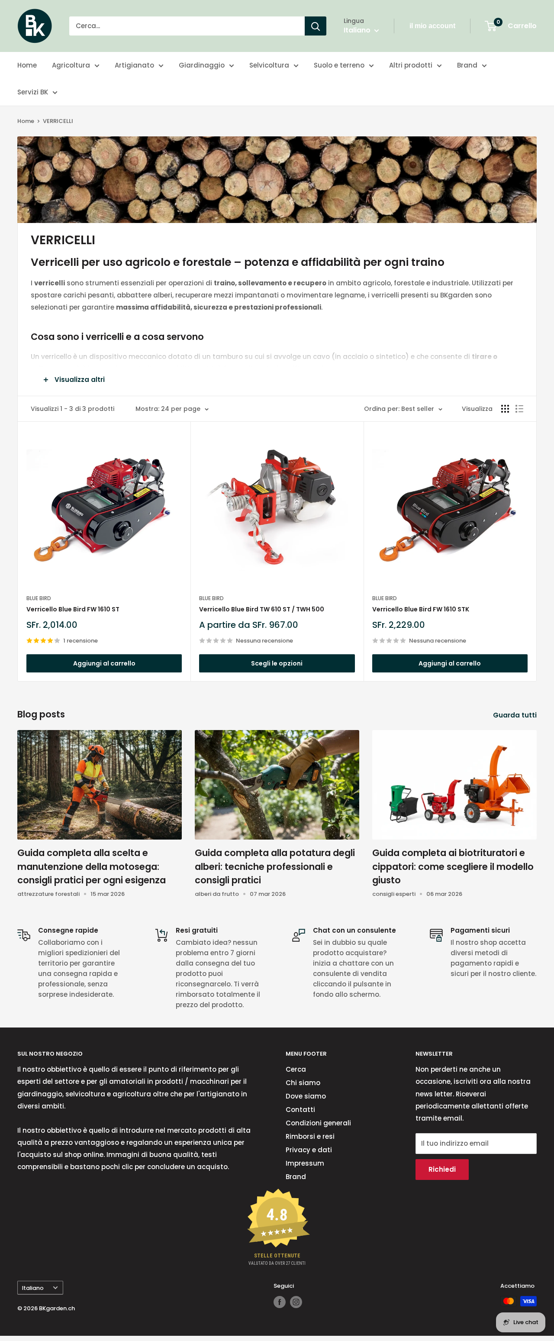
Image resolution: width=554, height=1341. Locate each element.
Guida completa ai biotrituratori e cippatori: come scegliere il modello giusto (453, 866)
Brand (467, 65)
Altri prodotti (410, 65)
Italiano (33, 1288)
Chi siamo (303, 1082)
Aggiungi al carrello (104, 663)
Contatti (300, 1109)
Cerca (296, 1069)
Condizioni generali (318, 1123)
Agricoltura (71, 65)
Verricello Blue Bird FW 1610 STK (420, 609)
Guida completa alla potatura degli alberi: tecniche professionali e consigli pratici (275, 866)
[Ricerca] (315, 26)
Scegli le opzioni (277, 663)
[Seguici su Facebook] (280, 1302)
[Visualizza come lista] (519, 409)
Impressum (305, 1163)
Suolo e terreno (339, 65)
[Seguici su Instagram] (296, 1302)
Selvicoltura (269, 65)
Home (27, 65)
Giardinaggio (202, 65)
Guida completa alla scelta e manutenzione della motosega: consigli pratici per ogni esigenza (91, 866)
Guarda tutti (515, 715)
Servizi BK (32, 92)
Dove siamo (306, 1096)
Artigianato (134, 65)
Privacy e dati (309, 1149)
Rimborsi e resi (310, 1136)
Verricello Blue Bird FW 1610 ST (72, 609)
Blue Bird (38, 598)
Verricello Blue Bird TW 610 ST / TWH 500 (261, 609)
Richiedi (442, 1169)
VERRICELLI (58, 121)
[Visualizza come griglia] (505, 409)
